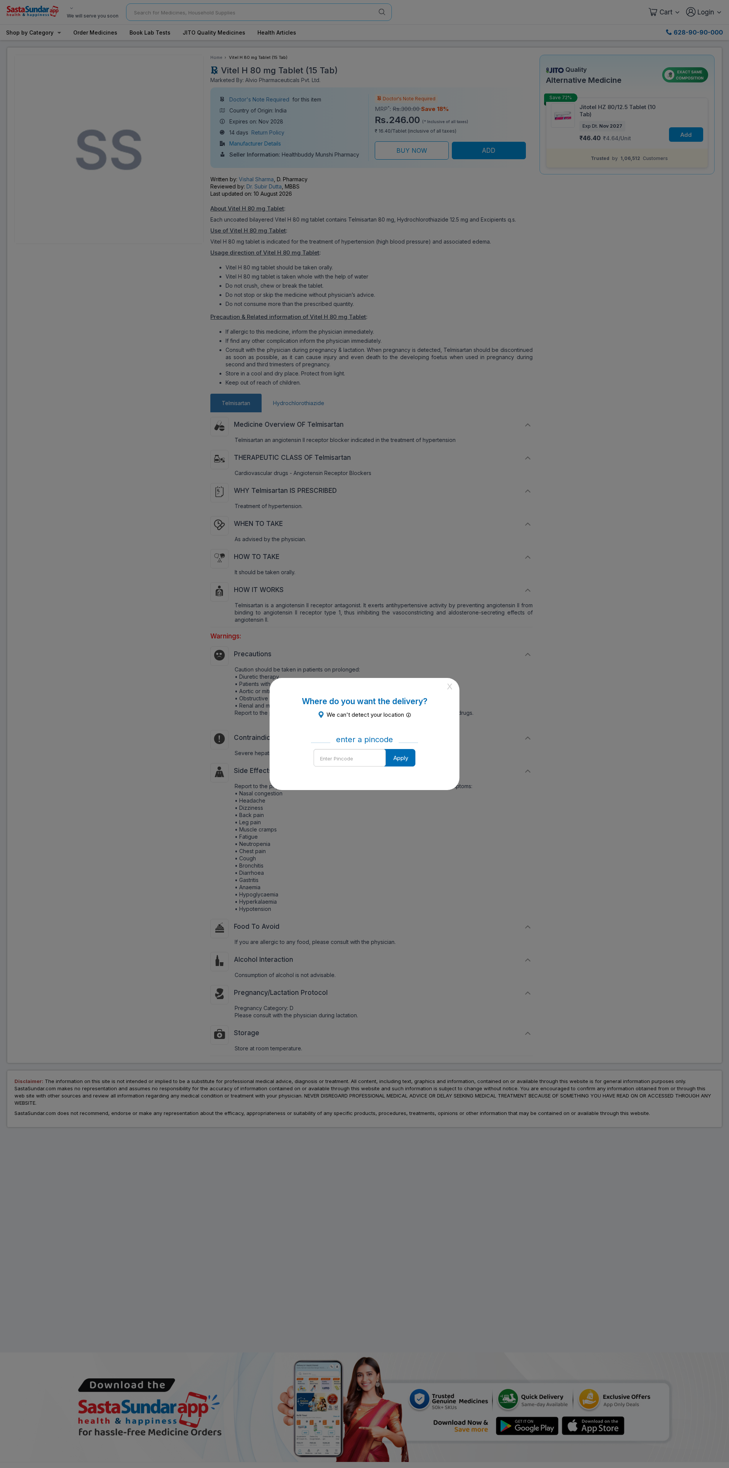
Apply (400, 758)
